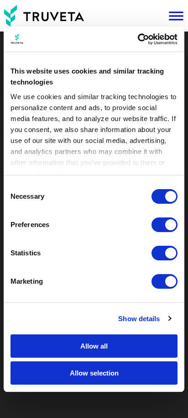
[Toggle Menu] (176, 16)
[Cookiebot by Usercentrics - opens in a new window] (138, 39)
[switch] (164, 224)
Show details (139, 319)
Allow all (94, 346)
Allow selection (94, 373)
